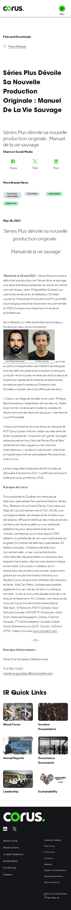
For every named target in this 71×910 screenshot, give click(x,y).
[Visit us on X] (14, 830)
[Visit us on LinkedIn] (5, 830)
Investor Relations (13, 854)
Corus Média (54, 194)
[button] (62, 8)
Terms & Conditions (51, 882)
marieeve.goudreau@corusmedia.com (28, 673)
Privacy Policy (49, 852)
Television (32, 194)
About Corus (10, 840)
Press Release (17, 46)
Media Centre (10, 847)
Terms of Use (49, 846)
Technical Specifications (53, 876)
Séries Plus (11, 203)
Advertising (9, 867)
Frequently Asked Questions (55, 870)
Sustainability (10, 861)
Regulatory (48, 864)
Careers (7, 874)
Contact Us (48, 858)
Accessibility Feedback (53, 840)
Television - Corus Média (12, 195)
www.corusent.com (45, 631)
